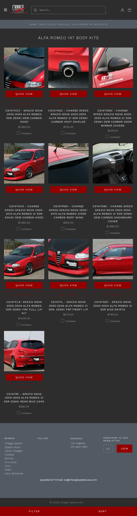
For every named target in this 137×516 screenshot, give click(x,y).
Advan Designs (14, 450)
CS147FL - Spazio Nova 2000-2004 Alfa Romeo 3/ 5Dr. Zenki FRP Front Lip (68, 305)
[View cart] (129, 10)
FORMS (9, 454)
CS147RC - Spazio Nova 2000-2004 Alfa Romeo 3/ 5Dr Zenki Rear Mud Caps (24, 397)
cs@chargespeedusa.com (80, 479)
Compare (26, 133)
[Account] (122, 10)
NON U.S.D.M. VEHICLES (54, 24)
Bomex (9, 458)
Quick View (24, 94)
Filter (34, 511)
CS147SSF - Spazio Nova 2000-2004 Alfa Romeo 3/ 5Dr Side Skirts (112, 305)
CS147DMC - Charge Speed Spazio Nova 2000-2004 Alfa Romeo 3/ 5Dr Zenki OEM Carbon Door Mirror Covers (112, 118)
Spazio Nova (12, 447)
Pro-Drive (11, 462)
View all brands (14, 473)
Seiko (8, 469)
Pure (7, 465)
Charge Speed (13, 443)
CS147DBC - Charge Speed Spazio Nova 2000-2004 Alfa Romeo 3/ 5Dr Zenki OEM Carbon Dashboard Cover (113, 214)
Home (32, 24)
